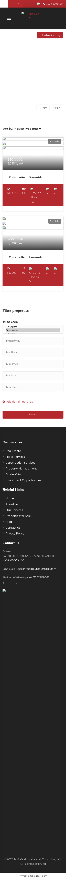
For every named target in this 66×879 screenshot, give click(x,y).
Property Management (21, 468)
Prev (44, 107)
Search (33, 414)
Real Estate (13, 451)
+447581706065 (39, 577)
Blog (9, 521)
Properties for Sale (18, 516)
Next (55, 107)
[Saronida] (33, 330)
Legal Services (15, 456)
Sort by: (8, 128)
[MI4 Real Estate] (33, 16)
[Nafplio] (33, 326)
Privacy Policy (15, 533)
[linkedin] (19, 4)
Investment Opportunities (23, 480)
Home (10, 498)
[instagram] (11, 4)
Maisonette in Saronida (25, 177)
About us (12, 504)
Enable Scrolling (51, 35)
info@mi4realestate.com (39, 568)
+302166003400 (54, 3)
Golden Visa (13, 474)
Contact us (13, 527)
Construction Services (20, 462)
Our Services (14, 510)
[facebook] (4, 4)
